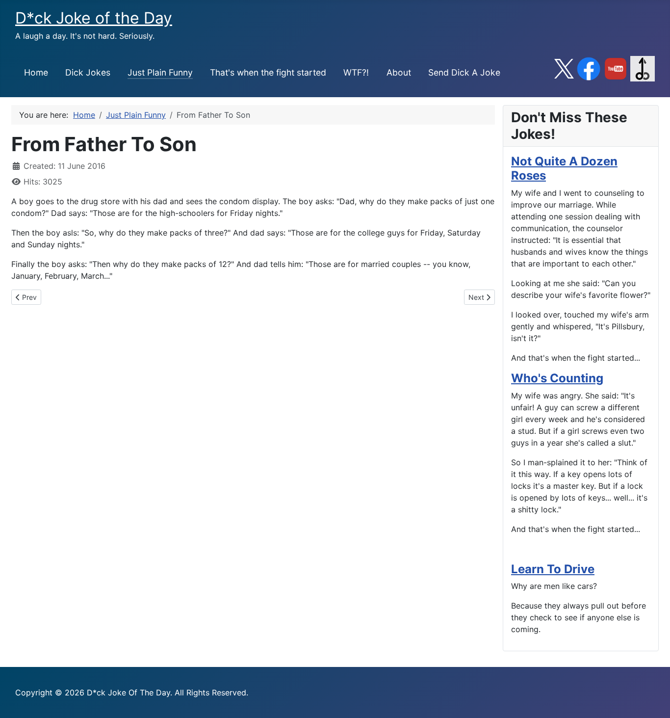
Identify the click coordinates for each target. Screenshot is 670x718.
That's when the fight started (268, 72)
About (399, 72)
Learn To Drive (552, 569)
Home (36, 72)
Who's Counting (557, 378)
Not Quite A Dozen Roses (564, 168)
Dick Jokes (87, 72)
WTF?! (356, 72)
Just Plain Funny (160, 72)
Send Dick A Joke (464, 72)
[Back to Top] (653, 700)
